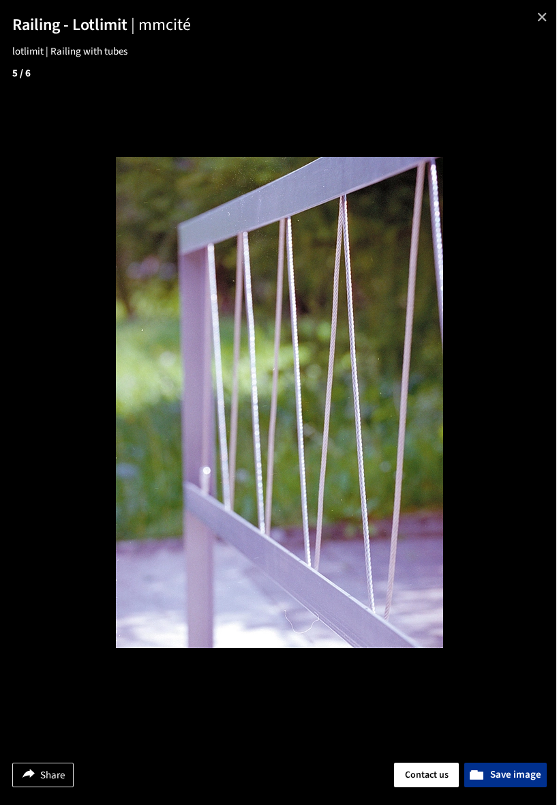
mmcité (164, 25)
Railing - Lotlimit (75, 25)
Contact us (427, 775)
